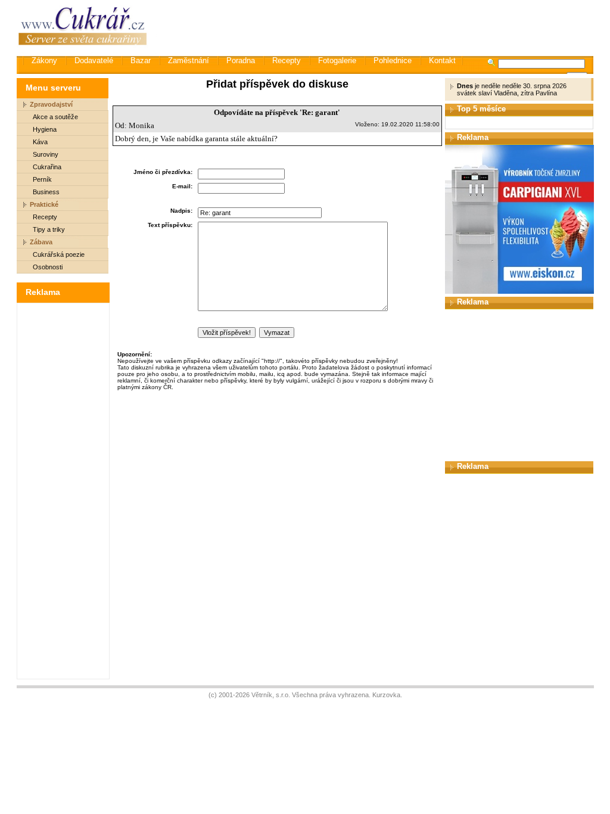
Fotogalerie (337, 60)
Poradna (240, 60)
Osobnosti (48, 267)
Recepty (286, 60)
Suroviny (45, 154)
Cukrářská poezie (59, 254)
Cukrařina (47, 166)
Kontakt (442, 60)
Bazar (140, 60)
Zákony (44, 60)
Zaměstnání (188, 60)
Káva (40, 141)
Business (46, 191)
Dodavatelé (93, 60)
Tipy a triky (49, 229)
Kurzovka (386, 694)
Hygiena (45, 129)
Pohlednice (393, 60)
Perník (42, 179)
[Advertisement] (376, 27)
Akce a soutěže (55, 116)
